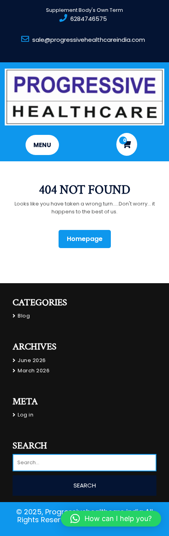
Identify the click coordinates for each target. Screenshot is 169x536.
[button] (111, 519)
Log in (25, 414)
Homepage (88, 238)
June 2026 (32, 360)
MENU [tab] (42, 145)
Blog (24, 315)
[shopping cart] (126, 144)
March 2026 (34, 370)
